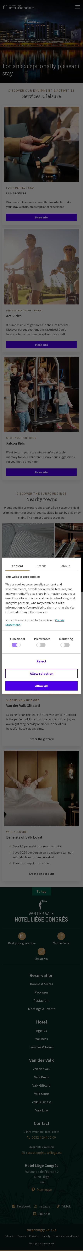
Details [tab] (41, 566)
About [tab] (65, 566)
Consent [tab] (17, 566)
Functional (17, 639)
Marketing (66, 639)
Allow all (41, 686)
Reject (42, 661)
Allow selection (41, 673)
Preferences (42, 639)
